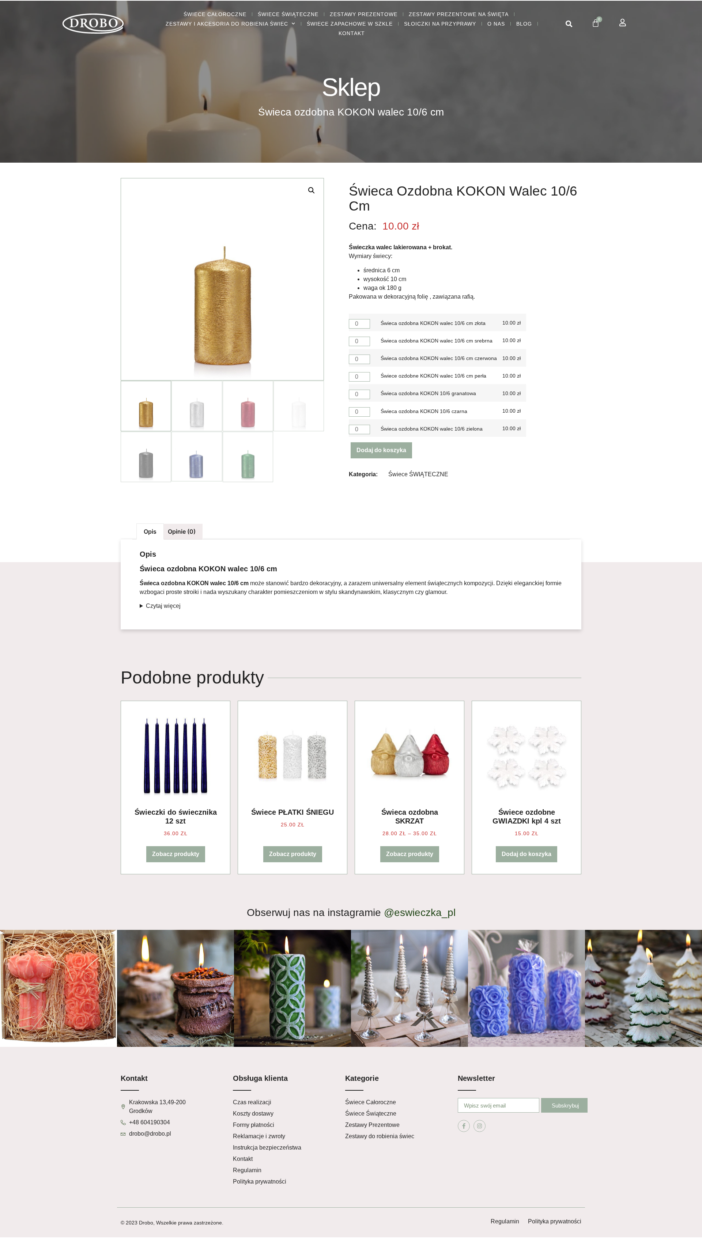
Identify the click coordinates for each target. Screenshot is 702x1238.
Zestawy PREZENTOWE (363, 14)
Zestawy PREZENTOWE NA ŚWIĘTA (459, 14)
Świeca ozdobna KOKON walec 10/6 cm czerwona (439, 358)
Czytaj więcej (163, 606)
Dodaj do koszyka (381, 450)
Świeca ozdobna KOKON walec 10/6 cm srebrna (436, 341)
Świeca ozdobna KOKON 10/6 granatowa (428, 393)
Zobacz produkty (175, 854)
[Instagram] (479, 1126)
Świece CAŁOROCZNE (215, 14)
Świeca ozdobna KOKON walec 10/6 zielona (432, 429)
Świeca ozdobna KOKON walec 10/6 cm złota (433, 323)
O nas (496, 24)
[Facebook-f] (464, 1126)
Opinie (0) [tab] (182, 531)
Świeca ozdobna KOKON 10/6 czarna (424, 411)
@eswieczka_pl (420, 912)
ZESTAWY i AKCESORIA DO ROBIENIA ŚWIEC (227, 24)
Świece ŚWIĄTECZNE (288, 14)
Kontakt (352, 33)
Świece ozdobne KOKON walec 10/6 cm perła (433, 376)
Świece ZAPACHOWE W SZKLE (350, 24)
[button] (569, 24)
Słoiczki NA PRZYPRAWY (440, 24)
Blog (524, 24)
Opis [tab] (150, 531)
